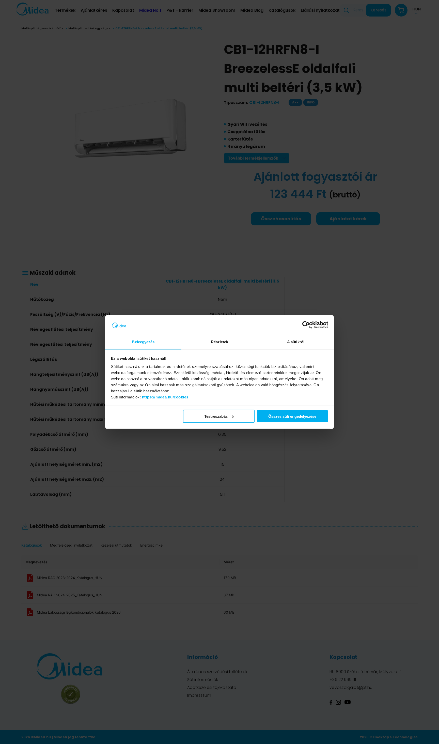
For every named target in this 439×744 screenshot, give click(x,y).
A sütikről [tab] (295, 341)
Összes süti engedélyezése (292, 416)
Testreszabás (216, 416)
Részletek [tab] (219, 341)
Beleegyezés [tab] (143, 341)
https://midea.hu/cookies (165, 397)
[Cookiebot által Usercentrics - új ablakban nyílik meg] (306, 325)
